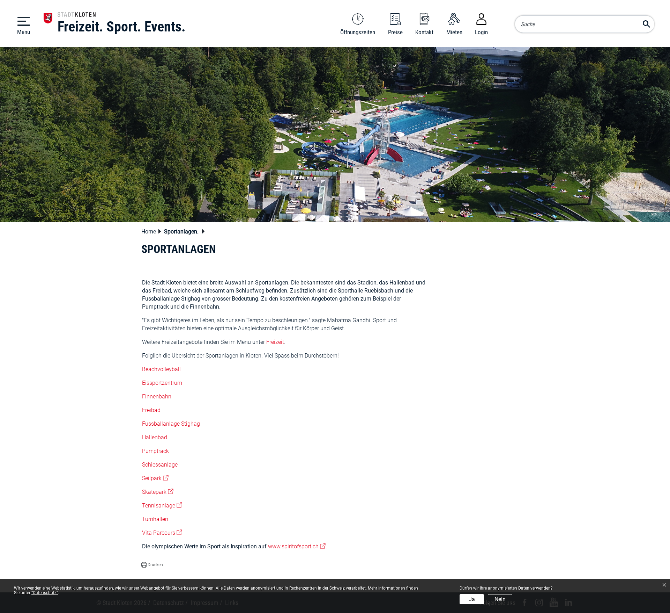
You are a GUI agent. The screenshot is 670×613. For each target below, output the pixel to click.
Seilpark (155, 478)
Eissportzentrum (162, 383)
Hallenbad (154, 437)
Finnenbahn (156, 396)
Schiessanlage (160, 464)
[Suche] (646, 22)
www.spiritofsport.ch (297, 546)
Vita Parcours (162, 532)
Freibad (151, 410)
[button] (183, 232)
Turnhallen (155, 519)
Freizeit (275, 342)
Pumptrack (155, 451)
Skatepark (157, 492)
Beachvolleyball (161, 369)
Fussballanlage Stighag (171, 423)
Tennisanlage (162, 505)
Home (148, 231)
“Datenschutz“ (44, 592)
